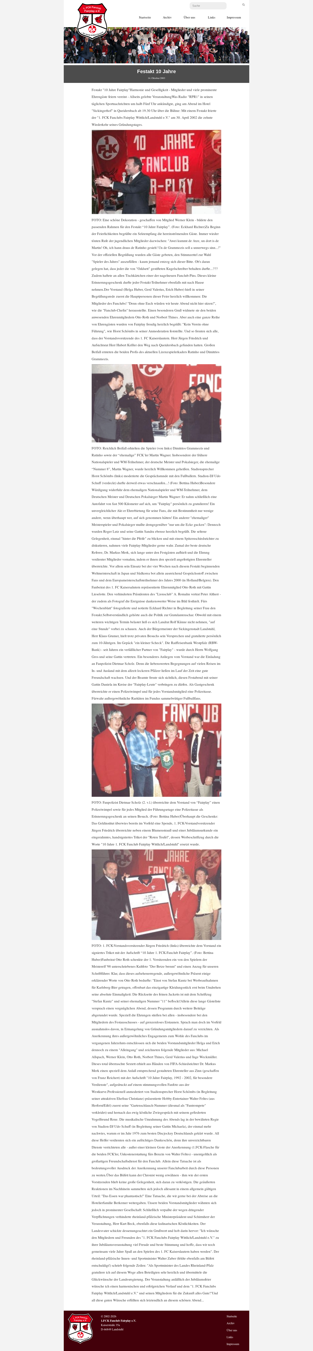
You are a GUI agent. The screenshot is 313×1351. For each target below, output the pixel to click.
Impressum (234, 17)
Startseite (145, 17)
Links (211, 17)
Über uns (189, 17)
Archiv (167, 17)
